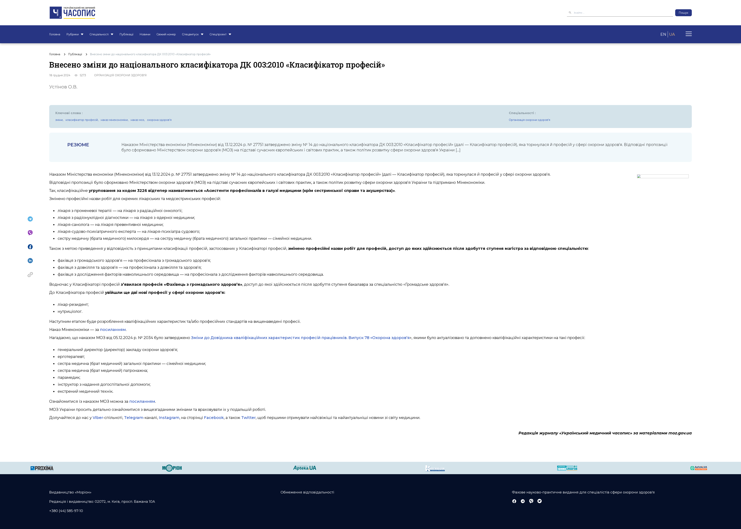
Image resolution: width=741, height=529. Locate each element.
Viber (98, 417)
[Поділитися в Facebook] (30, 246)
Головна (54, 34)
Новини (145, 34)
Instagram (169, 417)
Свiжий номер (166, 34)
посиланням (113, 329)
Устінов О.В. (63, 87)
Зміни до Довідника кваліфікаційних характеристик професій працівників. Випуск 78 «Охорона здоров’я (300, 337)
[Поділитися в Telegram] (30, 219)
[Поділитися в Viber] (30, 233)
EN (663, 34)
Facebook (214, 417)
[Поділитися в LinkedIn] (30, 260)
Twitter (248, 417)
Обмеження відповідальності (307, 492)
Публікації (126, 34)
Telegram (133, 417)
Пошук (683, 12)
